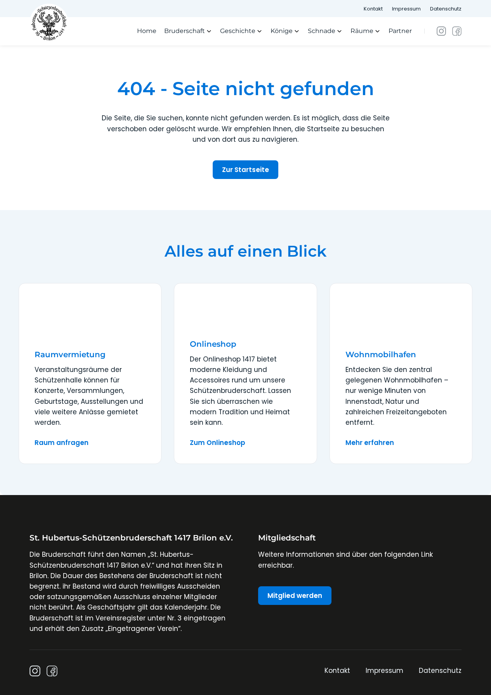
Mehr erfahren (369, 443)
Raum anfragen (61, 443)
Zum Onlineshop (217, 443)
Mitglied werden (294, 595)
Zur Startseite (245, 169)
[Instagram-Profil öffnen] (441, 31)
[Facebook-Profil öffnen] (457, 31)
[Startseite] (48, 22)
